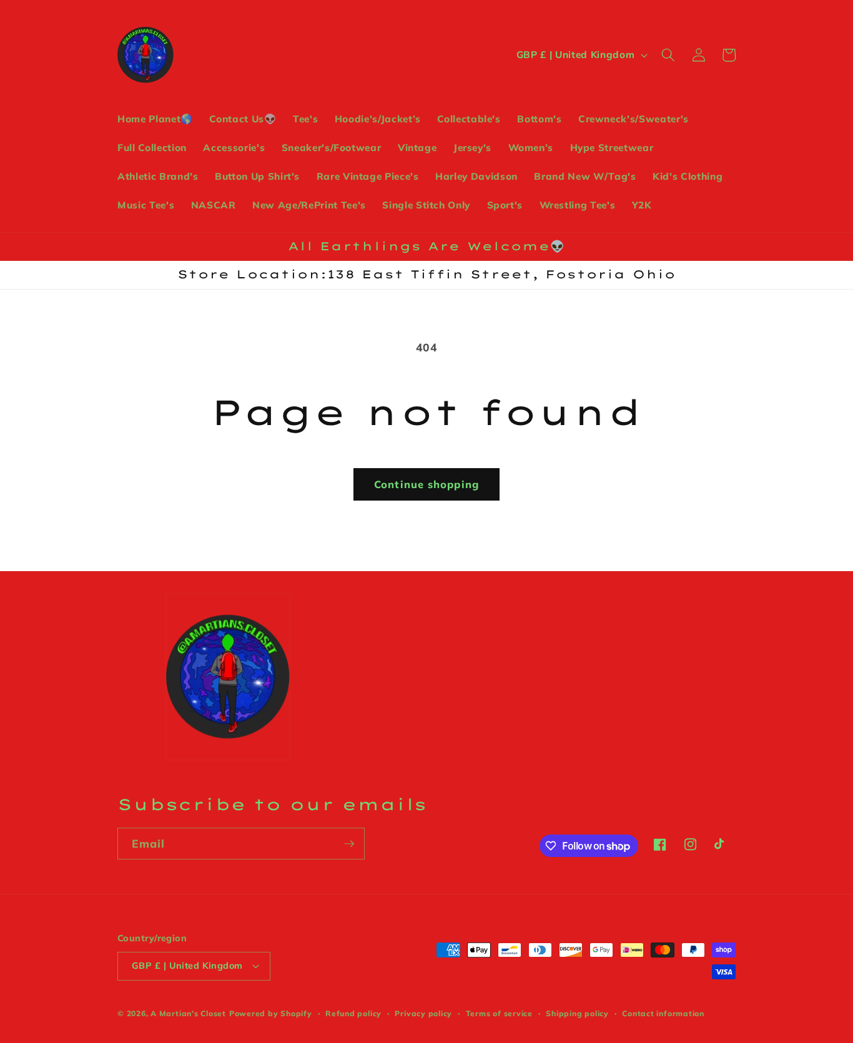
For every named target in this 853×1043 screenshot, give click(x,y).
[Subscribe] (349, 844)
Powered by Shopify (270, 1013)
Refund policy (353, 1013)
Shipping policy (577, 1013)
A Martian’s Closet (188, 1013)
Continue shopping (426, 484)
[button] (668, 55)
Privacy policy (423, 1013)
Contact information (663, 1013)
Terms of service (499, 1013)
